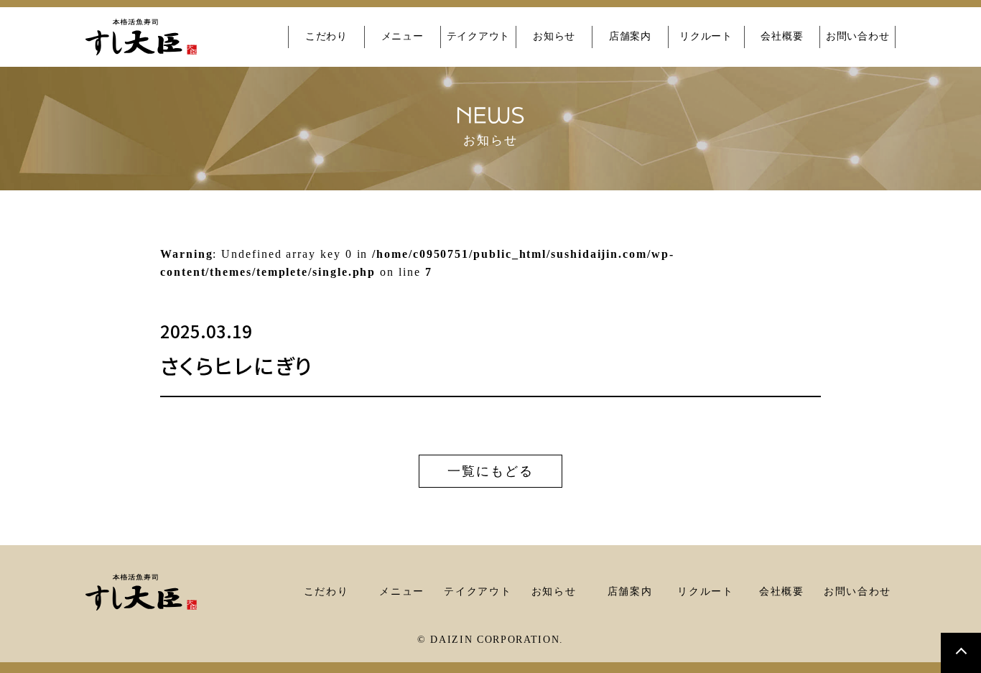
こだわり (326, 36)
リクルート (706, 36)
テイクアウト (478, 36)
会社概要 (782, 36)
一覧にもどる (490, 471)
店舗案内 (630, 36)
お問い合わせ (857, 36)
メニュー (402, 36)
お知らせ (554, 36)
